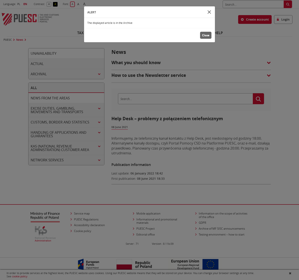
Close (205, 35)
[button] (209, 12)
